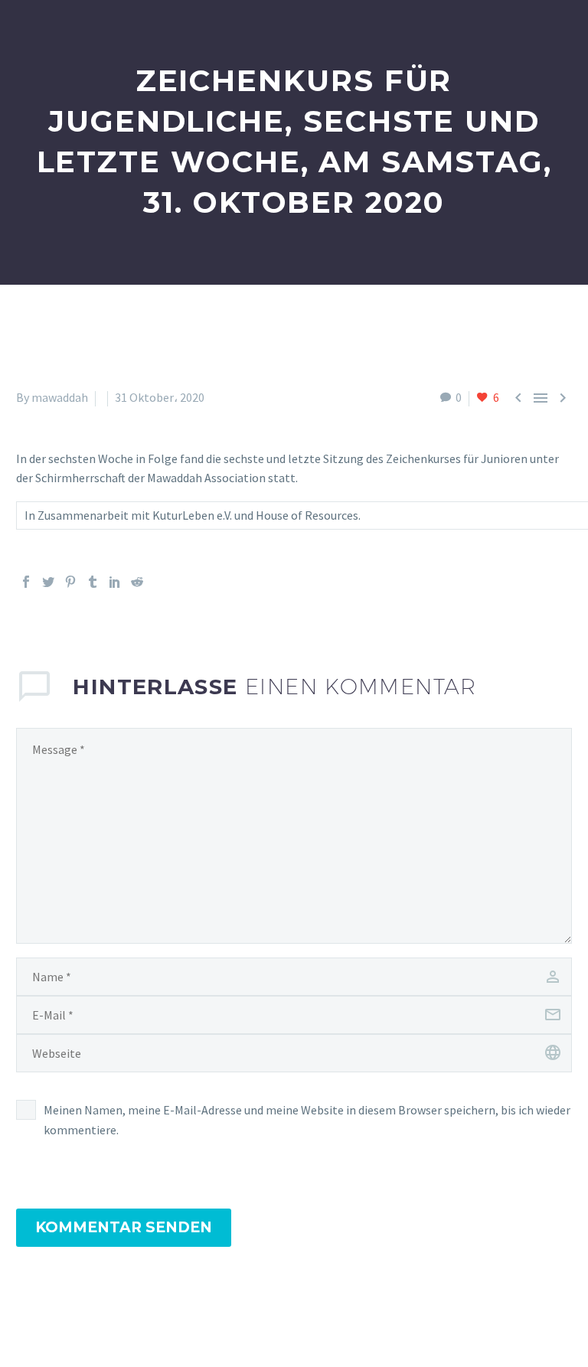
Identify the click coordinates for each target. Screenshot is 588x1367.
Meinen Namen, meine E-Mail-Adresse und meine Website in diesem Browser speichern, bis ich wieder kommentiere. (307, 1119)
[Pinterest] (70, 582)
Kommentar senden (123, 1227)
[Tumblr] (93, 582)
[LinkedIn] (115, 582)
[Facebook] (26, 582)
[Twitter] (48, 582)
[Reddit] (137, 582)
